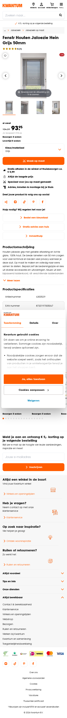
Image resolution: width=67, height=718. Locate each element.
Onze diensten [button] (11, 589)
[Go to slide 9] (24, 418)
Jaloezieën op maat (35, 30)
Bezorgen (8, 624)
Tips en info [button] (9, 581)
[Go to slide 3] (8, 418)
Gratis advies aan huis (36, 226)
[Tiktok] (24, 202)
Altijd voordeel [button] (11, 573)
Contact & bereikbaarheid (17, 604)
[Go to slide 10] (26, 418)
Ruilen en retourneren (18, 564)
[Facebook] (42, 202)
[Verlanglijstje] (5, 55)
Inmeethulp (36, 235)
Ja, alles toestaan (33, 379)
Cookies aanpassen (32, 389)
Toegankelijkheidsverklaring (17, 643)
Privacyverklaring (33, 689)
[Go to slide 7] (19, 418)
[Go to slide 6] (16, 418)
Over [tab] (55, 323)
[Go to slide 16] (42, 418)
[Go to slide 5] (13, 418)
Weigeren (33, 400)
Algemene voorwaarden (33, 678)
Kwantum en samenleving (17, 638)
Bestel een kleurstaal (36, 217)
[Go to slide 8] (21, 418)
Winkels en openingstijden (21, 493)
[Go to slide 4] (11, 418)
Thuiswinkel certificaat (33, 701)
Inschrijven (35, 467)
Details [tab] (34, 323)
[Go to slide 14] (37, 418)
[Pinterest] (33, 202)
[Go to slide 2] (6, 418)
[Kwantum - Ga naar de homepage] (12, 5)
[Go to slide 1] (3, 418)
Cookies (33, 684)
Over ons (33, 672)
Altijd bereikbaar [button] (13, 597)
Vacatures (33, 695)
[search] (33, 15)
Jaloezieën (16, 30)
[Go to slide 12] (32, 418)
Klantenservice (14, 517)
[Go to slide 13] (34, 418)
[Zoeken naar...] (60, 15)
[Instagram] (15, 202)
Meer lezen (13, 280)
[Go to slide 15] (39, 418)
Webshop (8, 619)
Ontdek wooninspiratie (19, 541)
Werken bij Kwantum (14, 633)
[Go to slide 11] (29, 418)
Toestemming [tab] (12, 323)
